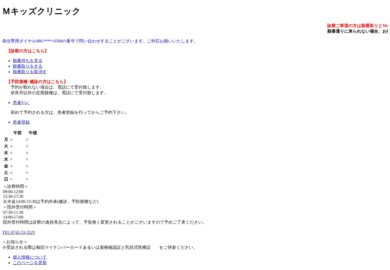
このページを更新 (30, 262)
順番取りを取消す (30, 71)
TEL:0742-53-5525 (18, 232)
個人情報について (30, 257)
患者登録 (21, 122)
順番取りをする (27, 66)
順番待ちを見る (27, 60)
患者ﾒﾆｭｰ (21, 102)
